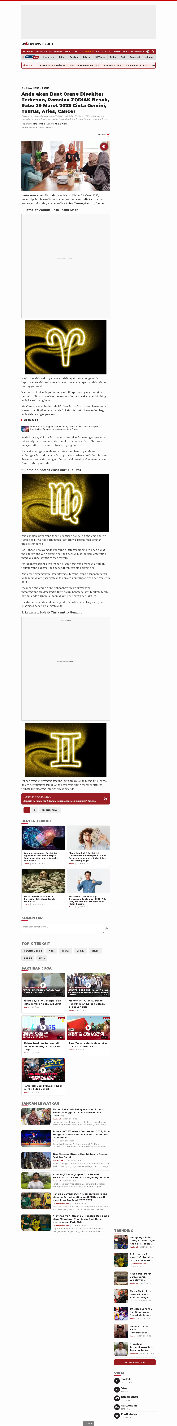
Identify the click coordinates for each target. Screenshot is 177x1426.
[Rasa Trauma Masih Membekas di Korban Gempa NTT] (88, 1028)
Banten (74, 57)
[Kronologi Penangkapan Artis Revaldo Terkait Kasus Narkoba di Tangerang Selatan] (36, 1180)
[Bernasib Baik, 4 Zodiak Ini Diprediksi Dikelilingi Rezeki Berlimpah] (43, 881)
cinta (94, 199)
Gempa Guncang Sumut (88, 65)
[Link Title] (23, 88)
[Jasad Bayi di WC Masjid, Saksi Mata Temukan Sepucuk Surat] (43, 985)
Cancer (100, 203)
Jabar (62, 57)
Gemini (89, 203)
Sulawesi (135, 57)
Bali (123, 57)
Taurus (78, 203)
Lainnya (149, 57)
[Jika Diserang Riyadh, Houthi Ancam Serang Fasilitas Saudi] (36, 1160)
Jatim (113, 57)
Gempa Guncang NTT (113, 65)
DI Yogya (100, 57)
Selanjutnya (50, 810)
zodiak (85, 199)
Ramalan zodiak (56, 195)
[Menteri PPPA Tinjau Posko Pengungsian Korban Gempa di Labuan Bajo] (88, 985)
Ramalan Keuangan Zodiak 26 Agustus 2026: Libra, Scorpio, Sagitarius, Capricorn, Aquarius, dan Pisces (64, 427)
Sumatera (48, 57)
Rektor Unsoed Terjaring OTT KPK (57, 65)
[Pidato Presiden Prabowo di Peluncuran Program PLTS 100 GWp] (43, 1028)
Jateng (87, 57)
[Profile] (147, 51)
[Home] (37, 43)
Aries (69, 203)
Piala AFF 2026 (133, 65)
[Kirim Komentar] (107, 928)
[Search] (153, 51)
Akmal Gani (61, 124)
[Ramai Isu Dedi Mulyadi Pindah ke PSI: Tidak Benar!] (43, 1070)
